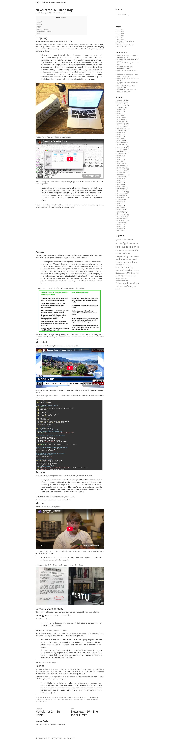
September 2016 (122, 175)
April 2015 (120, 207)
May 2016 (120, 182)
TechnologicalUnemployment (88, 699)
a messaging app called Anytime (73, 288)
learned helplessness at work (77, 633)
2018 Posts (120, 37)
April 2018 (120, 138)
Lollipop (129, 264)
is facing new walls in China (57, 476)
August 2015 (121, 199)
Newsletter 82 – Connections (126, 82)
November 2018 (122, 125)
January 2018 (121, 144)
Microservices (119, 270)
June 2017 (120, 157)
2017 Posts (120, 35)
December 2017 (122, 146)
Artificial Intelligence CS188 (125, 41)
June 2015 (120, 203)
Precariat (122, 273)
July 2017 (120, 155)
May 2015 (120, 205)
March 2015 (121, 209)
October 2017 (121, 150)
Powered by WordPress (55, 738)
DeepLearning (93, 697)
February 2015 (121, 211)
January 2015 (121, 213)
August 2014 (121, 222)
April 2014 (120, 230)
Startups (124, 278)
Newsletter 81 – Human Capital (126, 86)
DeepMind (131, 256)
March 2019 (121, 117)
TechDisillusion (122, 280)
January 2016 (121, 190)
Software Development (43, 30)
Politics (38, 33)
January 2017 (121, 167)
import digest (41, 2)
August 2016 (121, 176)
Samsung (119, 276)
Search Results (121, 47)
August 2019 (121, 108)
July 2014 (120, 224)
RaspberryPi (135, 273)
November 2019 (122, 102)
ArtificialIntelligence (127, 247)
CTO (87, 697)
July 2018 (120, 132)
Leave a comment (67, 13)
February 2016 (121, 188)
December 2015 (122, 192)
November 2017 (122, 148)
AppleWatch (133, 243)
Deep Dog (39, 21)
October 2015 (121, 196)
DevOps (136, 256)
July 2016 (120, 178)
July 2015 (120, 201)
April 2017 (120, 161)
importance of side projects (47, 662)
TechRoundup (46, 697)
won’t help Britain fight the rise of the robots (57, 677)
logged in (48, 724)
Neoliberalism (50, 699)
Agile (117, 240)
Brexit (69, 697)
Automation (120, 250)
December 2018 (122, 123)
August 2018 (121, 131)
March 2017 (121, 163)
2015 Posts (120, 31)
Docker (117, 259)
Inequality (118, 264)
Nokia (118, 273)
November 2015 (122, 194)
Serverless (130, 276)
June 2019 (120, 111)
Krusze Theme (70, 738)
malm (59, 13)
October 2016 (121, 173)
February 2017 (121, 165)
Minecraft (133, 270)
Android (119, 243)
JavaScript (123, 264)
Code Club (120, 43)
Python (68, 699)
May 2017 (120, 159)
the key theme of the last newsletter (61, 669)
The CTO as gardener (43, 619)
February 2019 (121, 119)
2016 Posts (120, 33)
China (73, 697)
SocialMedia (119, 278)
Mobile (38, 28)
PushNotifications (60, 699)
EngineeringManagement (128, 259)
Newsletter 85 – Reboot (124, 70)
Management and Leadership (44, 31)
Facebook (121, 262)
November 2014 (122, 217)
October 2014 (121, 218)
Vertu (44, 701)
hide (64, 17)
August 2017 (121, 153)
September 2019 (122, 106)
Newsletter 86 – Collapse (124, 67)
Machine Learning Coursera (125, 45)
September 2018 (122, 129)
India (135, 262)
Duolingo (38, 699)
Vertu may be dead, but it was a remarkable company (69, 551)
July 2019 (120, 109)
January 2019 (121, 121)
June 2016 (120, 180)
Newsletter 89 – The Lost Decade (127, 55)
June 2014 (120, 226)
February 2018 (121, 142)
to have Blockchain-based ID (68, 346)
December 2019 (122, 100)
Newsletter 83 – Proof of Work (126, 78)
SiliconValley (75, 699)
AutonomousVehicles (129, 250)
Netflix (137, 270)
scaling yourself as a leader (58, 630)
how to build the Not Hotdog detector (71, 44)
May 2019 (120, 113)
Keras (43, 699)
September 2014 (122, 220)
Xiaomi (118, 289)
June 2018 (120, 134)
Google (130, 261)
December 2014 (122, 215)
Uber (135, 286)
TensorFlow (39, 701)
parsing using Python (92, 612)
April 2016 (120, 184)
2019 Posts (120, 39)
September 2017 (122, 152)
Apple (126, 243)
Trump (130, 286)
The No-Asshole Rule (60, 644)
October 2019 (121, 104)
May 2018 (120, 136)
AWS (137, 250)
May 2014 (120, 228)
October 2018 (121, 127)
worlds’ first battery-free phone (49, 507)
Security (125, 276)
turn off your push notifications (51, 500)
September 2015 (122, 197)
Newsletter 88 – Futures (124, 59)
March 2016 (121, 186)
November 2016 (122, 171)
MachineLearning (124, 267)
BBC (116, 253)
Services (39, 26)
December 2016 (122, 169)
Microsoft (126, 270)
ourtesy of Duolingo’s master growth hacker (59, 497)
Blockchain (39, 24)
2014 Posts (120, 29)
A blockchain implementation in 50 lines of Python (53, 396)
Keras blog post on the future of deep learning (55, 182)
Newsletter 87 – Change (124, 63)
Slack (135, 276)
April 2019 (120, 115)
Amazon (39, 22)
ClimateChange (80, 697)
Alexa (121, 240)
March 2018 (121, 140)
